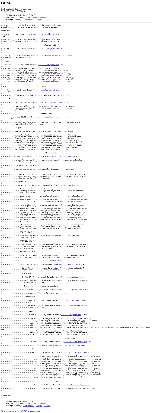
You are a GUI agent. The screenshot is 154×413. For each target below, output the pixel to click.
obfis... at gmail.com (44, 34)
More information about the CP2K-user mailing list (20, 411)
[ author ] (47, 19)
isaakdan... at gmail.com (21, 9)
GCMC (32, 15)
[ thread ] (31, 19)
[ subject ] (39, 19)
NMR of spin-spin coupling (36, 17)
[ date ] (25, 19)
